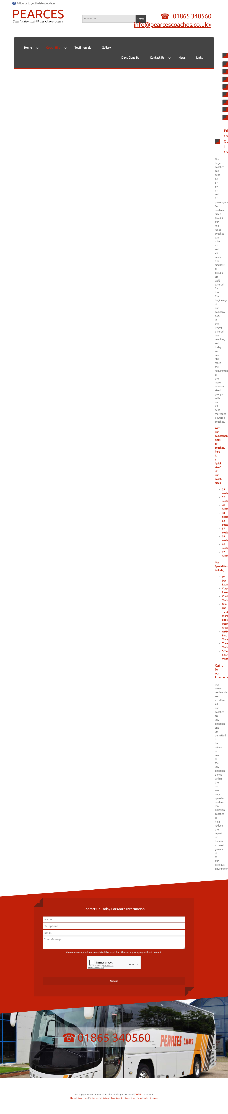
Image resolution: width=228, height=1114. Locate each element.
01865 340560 (192, 16)
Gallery (106, 47)
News (182, 57)
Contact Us (157, 57)
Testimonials (82, 47)
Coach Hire (53, 47)
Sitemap (154, 1098)
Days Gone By (130, 57)
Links (199, 57)
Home (28, 47)
